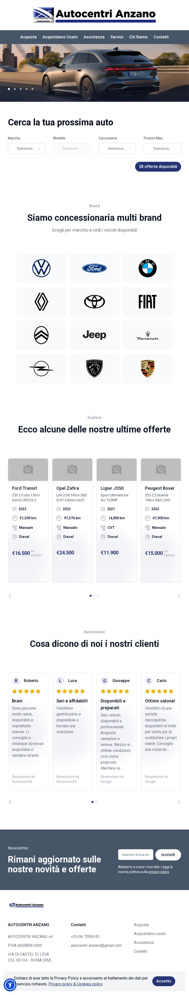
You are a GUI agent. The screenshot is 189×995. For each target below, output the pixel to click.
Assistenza (94, 37)
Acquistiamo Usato (60, 37)
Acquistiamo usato (150, 933)
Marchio (14, 138)
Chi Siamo (138, 37)
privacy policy (159, 872)
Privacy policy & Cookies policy (75, 984)
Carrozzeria (107, 138)
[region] (94, 528)
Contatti (161, 37)
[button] (10, 985)
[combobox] (26, 148)
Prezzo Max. (153, 138)
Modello (59, 138)
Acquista (28, 37)
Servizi (116, 37)
